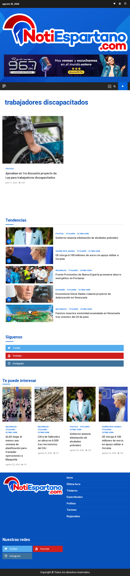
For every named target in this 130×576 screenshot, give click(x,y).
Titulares (71, 234)
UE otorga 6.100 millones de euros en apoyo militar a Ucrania (29, 255)
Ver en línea (123, 86)
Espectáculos (75, 496)
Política (10, 169)
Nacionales (61, 309)
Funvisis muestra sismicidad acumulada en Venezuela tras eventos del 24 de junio (29, 313)
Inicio (70, 477)
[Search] (115, 86)
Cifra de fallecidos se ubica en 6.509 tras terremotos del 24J (49, 404)
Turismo (72, 509)
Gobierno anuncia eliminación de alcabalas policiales (29, 236)
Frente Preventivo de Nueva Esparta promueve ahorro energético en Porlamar (29, 274)
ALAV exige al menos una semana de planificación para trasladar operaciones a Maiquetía (16, 404)
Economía (60, 290)
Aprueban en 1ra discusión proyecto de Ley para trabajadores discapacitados (32, 140)
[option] (65, 236)
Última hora (83, 234)
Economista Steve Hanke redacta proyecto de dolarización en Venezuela (29, 294)
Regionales (61, 270)
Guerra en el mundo (65, 251)
